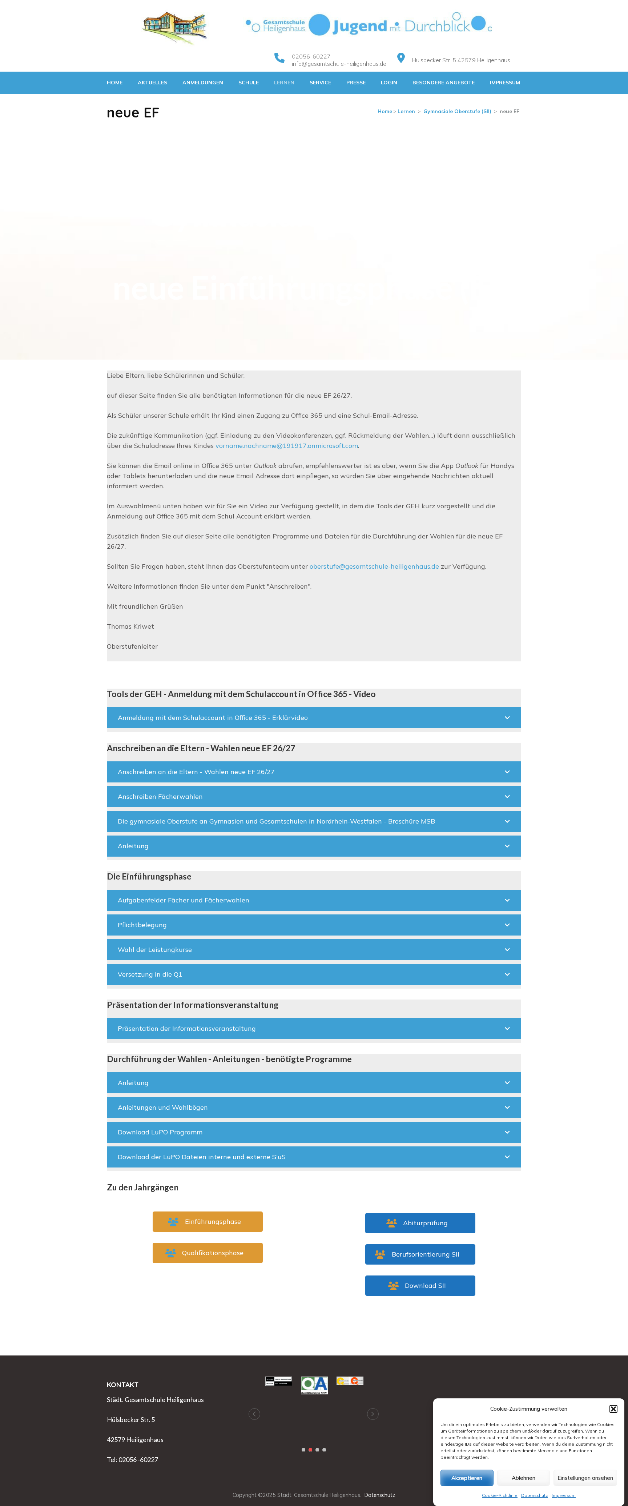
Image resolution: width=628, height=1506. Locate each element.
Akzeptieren (466, 1477)
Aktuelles (152, 82)
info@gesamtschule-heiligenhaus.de (339, 63)
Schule (248, 82)
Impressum (564, 1495)
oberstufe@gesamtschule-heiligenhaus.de (374, 566)
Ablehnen (523, 1477)
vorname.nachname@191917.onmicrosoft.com (287, 445)
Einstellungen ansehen (585, 1477)
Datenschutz (534, 1495)
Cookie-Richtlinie (500, 1495)
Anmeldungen (202, 82)
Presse (356, 82)
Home (114, 82)
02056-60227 (311, 56)
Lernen (284, 82)
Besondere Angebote (443, 82)
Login (389, 82)
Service (320, 82)
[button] (613, 1409)
